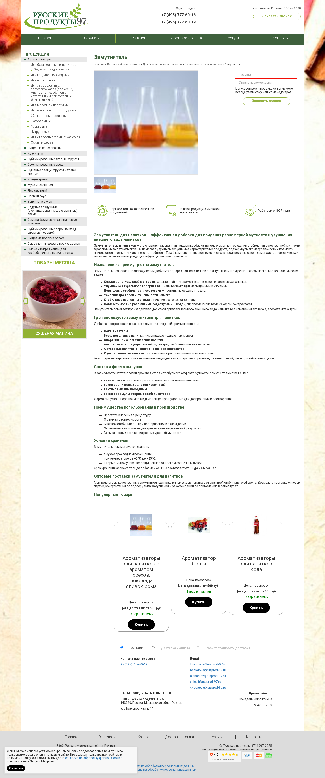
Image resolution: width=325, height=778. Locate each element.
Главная (44, 38)
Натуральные (41, 121)
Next (83, 301)
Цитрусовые (40, 132)
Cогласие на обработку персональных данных (162, 769)
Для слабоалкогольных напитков (55, 137)
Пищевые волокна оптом (46, 238)
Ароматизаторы (39, 59)
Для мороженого (43, 80)
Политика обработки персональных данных (162, 766)
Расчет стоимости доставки (228, 648)
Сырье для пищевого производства (54, 243)
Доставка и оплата (186, 38)
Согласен (16, 768)
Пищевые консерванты (44, 148)
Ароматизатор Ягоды (199, 561)
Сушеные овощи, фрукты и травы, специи (52, 171)
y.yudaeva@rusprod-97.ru (208, 687)
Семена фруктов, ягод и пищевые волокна (52, 221)
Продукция (36, 54)
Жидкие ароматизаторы (48, 116)
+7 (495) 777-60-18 (178, 14)
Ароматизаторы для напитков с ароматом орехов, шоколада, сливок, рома (141, 572)
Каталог (139, 38)
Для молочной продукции (50, 105)
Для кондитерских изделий (50, 75)
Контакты (280, 38)
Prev (118, 566)
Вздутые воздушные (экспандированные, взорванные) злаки (53, 210)
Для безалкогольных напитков (53, 64)
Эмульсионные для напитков (52, 69)
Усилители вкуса (40, 201)
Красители (35, 153)
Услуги (233, 38)
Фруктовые (39, 126)
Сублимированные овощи (46, 164)
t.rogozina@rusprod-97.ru (208, 664)
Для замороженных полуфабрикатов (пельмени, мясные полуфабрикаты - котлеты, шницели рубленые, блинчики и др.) (52, 92)
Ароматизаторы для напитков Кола (256, 563)
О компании (91, 38)
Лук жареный (37, 190)
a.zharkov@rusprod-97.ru (208, 676)
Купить (141, 624)
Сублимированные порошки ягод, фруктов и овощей (52, 230)
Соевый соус (37, 196)
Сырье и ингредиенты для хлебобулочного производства (50, 250)
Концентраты (38, 179)
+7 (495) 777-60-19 (178, 22)
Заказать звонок (277, 16)
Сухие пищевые (42, 142)
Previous (25, 301)
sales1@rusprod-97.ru (205, 681)
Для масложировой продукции (53, 110)
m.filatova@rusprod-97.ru (208, 670)
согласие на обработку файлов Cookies (93, 758)
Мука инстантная (40, 185)
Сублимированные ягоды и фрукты (53, 159)
